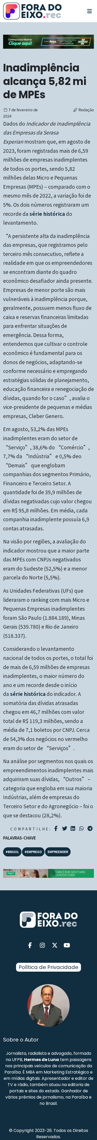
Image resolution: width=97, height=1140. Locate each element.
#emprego (33, 851)
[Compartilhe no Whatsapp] (82, 828)
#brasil (12, 851)
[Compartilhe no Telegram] (90, 828)
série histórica (47, 213)
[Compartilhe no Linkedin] (73, 828)
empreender (58, 851)
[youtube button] (67, 945)
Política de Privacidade (48, 967)
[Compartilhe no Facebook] (57, 828)
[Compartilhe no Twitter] (65, 828)
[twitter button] (54, 945)
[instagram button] (42, 945)
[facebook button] (30, 945)
